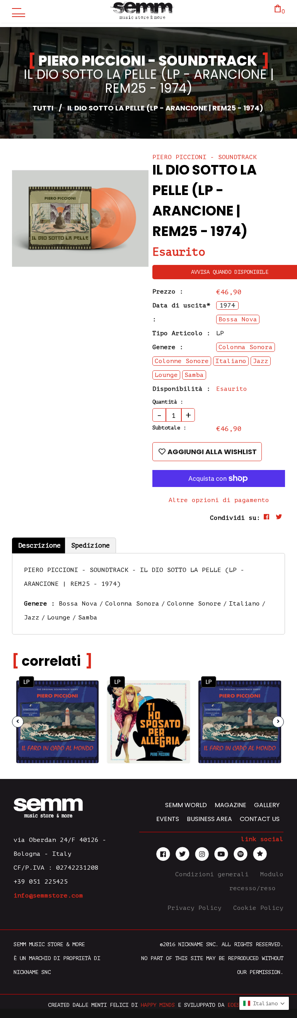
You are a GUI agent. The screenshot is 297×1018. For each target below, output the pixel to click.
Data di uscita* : (181, 312)
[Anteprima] (86, 693)
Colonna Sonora (132, 603)
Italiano (244, 603)
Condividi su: (235, 517)
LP (26, 681)
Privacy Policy (196, 907)
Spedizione (90, 545)
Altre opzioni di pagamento (219, 500)
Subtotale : (169, 428)
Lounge (58, 617)
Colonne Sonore (194, 603)
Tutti (42, 108)
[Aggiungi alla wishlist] (86, 709)
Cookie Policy (258, 907)
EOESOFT (238, 1005)
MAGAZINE (230, 805)
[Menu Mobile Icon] (16, 11)
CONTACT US (260, 818)
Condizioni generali (214, 874)
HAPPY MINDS (158, 1005)
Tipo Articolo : (181, 333)
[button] (264, 1003)
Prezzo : (167, 291)
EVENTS (167, 818)
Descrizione (39, 545)
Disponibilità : (181, 388)
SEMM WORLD (186, 805)
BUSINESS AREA (209, 818)
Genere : (167, 347)
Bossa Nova (78, 603)
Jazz (31, 617)
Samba (87, 617)
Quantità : (167, 402)
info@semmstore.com (48, 895)
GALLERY (267, 805)
